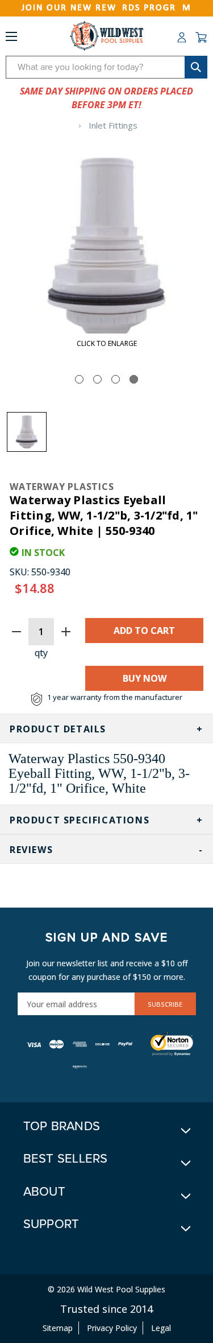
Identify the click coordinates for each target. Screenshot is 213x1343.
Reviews (31, 849)
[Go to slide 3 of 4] (115, 379)
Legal (161, 1328)
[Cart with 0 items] (201, 37)
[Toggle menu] (11, 38)
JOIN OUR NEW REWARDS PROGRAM (106, 8)
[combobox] (106, 67)
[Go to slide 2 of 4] (97, 379)
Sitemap (58, 1328)
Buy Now (144, 678)
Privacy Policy (112, 1328)
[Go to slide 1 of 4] (79, 379)
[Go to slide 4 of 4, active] (134, 379)
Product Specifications (79, 820)
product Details (58, 729)
